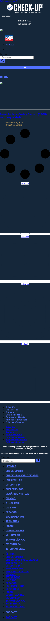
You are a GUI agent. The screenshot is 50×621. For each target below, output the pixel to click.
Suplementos (14, 489)
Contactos (11, 412)
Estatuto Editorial (14, 415)
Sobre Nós (10, 407)
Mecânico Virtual (17, 493)
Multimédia (13, 535)
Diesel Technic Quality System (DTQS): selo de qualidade (24, 116)
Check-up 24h (14, 470)
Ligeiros (11, 507)
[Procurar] (2, 61)
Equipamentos (15, 516)
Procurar (4, 54)
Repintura (12, 521)
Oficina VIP (13, 484)
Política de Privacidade (16, 420)
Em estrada (13, 544)
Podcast (11, 44)
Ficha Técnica (12, 410)
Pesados (11, 512)
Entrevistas (14, 480)
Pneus (9, 525)
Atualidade (13, 502)
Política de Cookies (15, 422)
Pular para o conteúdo (9, 1)
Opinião (11, 498)
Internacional (15, 548)
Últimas (11, 466)
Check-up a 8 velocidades (22, 475)
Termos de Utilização (16, 417)
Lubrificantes (15, 530)
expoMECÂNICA (15, 539)
